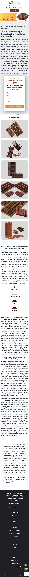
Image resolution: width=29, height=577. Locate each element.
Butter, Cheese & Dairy (15, 566)
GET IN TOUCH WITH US (14, 493)
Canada (15, 550)
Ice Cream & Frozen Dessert (15, 569)
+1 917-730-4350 (15, 6)
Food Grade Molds (15, 530)
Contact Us (15, 521)
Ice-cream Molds (15, 533)
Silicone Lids (15, 539)
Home (15, 516)
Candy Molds (15, 536)
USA (15, 547)
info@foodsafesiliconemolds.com (15, 8)
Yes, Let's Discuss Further (14, 106)
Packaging (15, 563)
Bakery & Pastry (15, 560)
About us (15, 518)
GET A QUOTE (14, 11)
